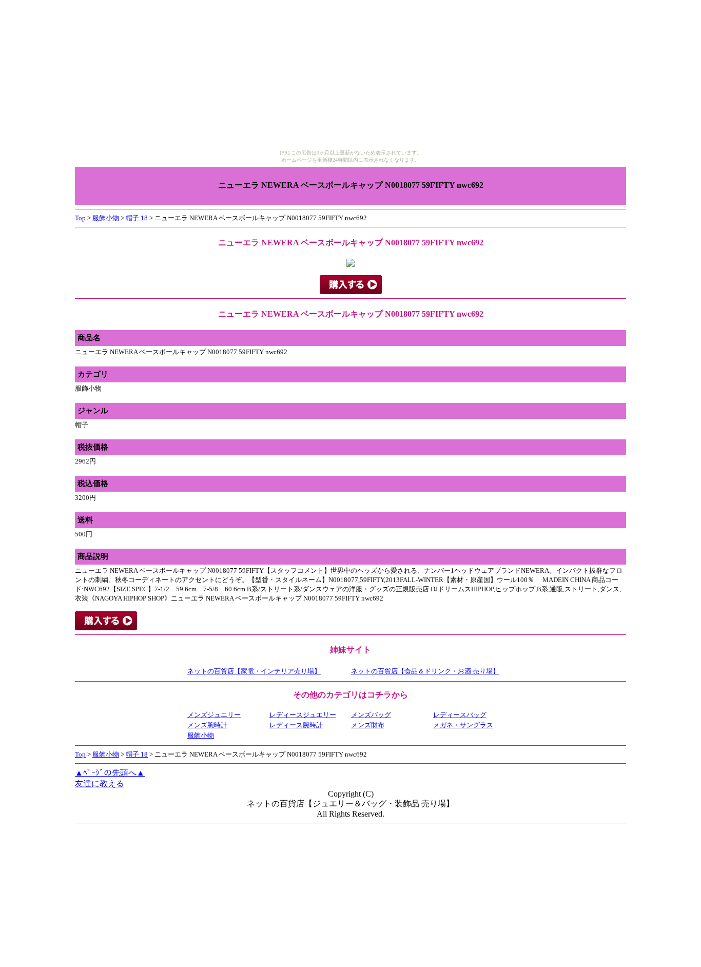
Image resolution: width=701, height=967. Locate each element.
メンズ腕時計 (207, 725)
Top (80, 218)
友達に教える (99, 783)
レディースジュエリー (302, 715)
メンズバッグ (371, 715)
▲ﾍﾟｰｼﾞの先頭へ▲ (110, 772)
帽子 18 (137, 218)
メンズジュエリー (214, 715)
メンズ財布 (367, 725)
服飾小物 (105, 218)
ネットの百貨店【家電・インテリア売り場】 (254, 671)
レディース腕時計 (296, 725)
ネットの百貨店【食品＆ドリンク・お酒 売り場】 (425, 671)
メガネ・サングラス (463, 725)
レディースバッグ (459, 715)
